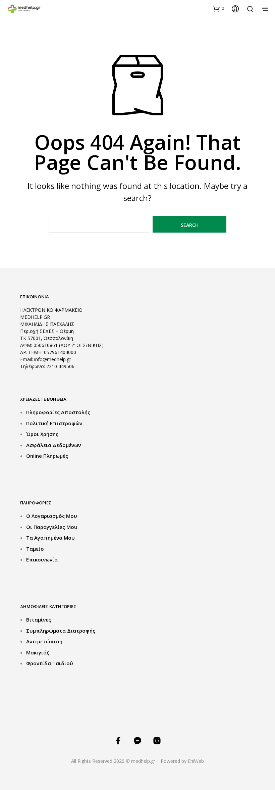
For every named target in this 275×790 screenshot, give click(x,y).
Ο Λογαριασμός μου (51, 515)
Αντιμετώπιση (44, 641)
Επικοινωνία (42, 559)
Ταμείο (35, 548)
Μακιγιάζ (37, 652)
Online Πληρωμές (47, 455)
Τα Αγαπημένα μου (50, 537)
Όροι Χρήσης (42, 434)
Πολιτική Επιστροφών (54, 423)
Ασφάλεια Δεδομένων (53, 445)
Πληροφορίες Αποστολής (58, 412)
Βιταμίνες (38, 619)
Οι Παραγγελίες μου (51, 527)
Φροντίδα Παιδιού (49, 663)
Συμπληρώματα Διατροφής (60, 630)
